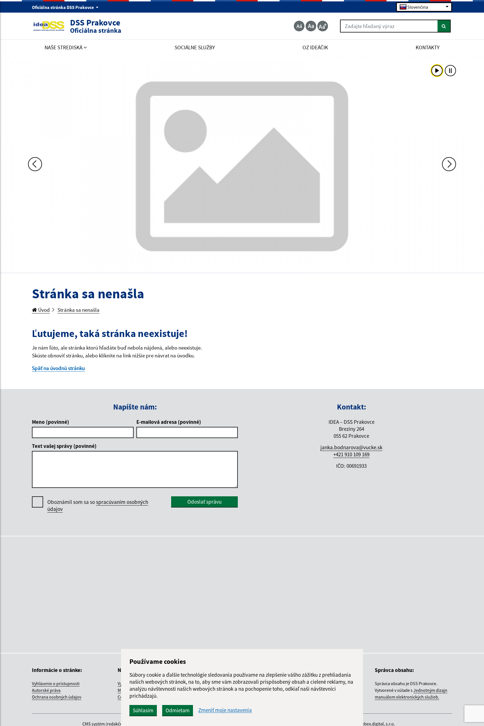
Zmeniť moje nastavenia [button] (225, 710)
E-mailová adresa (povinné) (168, 421)
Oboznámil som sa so (97, 505)
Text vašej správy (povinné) (64, 446)
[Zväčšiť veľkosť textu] (322, 26)
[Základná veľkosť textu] (311, 26)
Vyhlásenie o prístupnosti (56, 683)
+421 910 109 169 (351, 454)
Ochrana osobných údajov (56, 697)
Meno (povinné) (50, 421)
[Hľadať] (444, 26)
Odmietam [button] (178, 710)
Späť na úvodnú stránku (58, 368)
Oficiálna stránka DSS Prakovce (63, 7)
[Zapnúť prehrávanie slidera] (437, 70)
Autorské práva (46, 690)
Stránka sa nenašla (78, 309)
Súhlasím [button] (143, 710)
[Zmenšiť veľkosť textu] (299, 26)
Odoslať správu (204, 501)
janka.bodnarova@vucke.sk (351, 447)
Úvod (43, 309)
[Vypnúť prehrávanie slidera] (450, 70)
